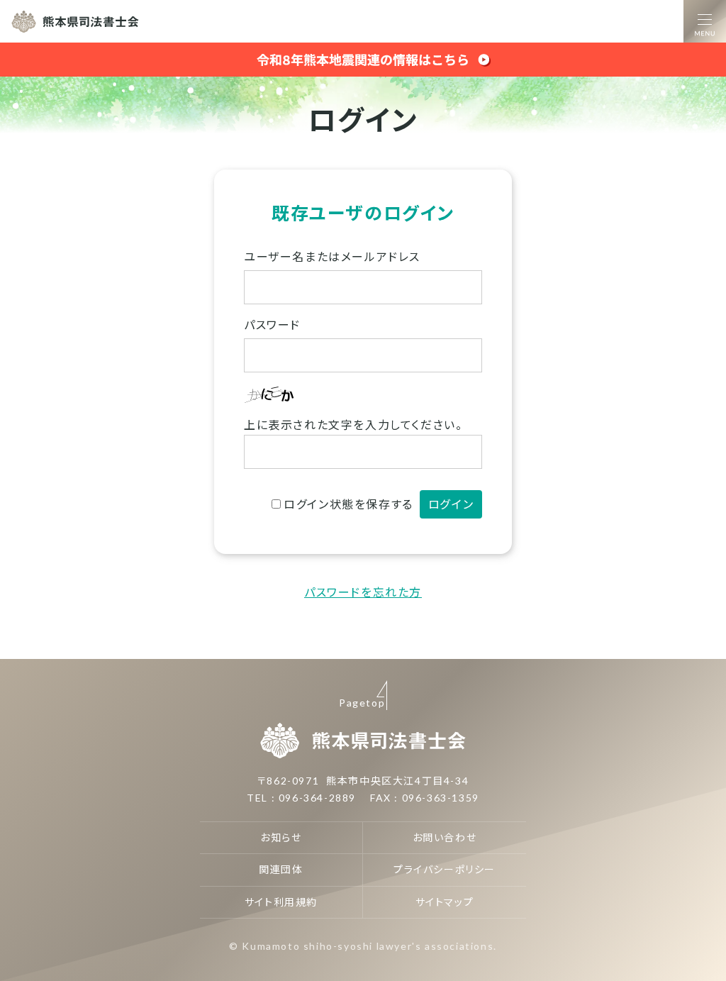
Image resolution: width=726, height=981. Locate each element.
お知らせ (280, 837)
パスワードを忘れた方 (363, 592)
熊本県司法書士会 (75, 21)
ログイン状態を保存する (348, 504)
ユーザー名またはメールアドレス (332, 256)
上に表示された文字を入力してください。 (353, 424)
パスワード (272, 324)
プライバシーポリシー (444, 869)
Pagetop (362, 703)
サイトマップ (444, 902)
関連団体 (281, 869)
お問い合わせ (445, 837)
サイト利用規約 (281, 902)
